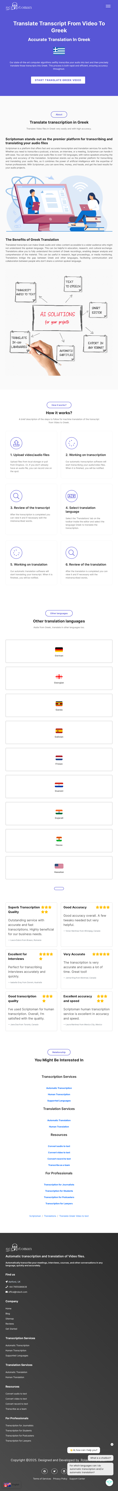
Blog (8, 1313)
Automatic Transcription (59, 1088)
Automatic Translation (59, 1120)
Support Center (77, 1478)
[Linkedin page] (64, 1471)
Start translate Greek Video (58, 80)
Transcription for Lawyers (59, 1203)
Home (8, 1308)
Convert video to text (59, 1152)
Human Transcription (59, 1094)
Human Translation (59, 1126)
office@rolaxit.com (17, 1292)
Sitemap (10, 1318)
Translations (50, 1216)
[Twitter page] (54, 1471)
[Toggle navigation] (108, 6)
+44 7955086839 (17, 1286)
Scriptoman (35, 1216)
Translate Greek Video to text (74, 1216)
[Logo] (19, 1247)
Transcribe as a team (59, 1165)
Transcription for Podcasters (59, 1197)
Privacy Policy (60, 1478)
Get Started (11, 1328)
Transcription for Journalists (59, 1184)
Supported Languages (59, 1100)
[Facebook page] (44, 1471)
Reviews (10, 1323)
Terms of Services (42, 1478)
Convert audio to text (59, 1146)
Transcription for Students (59, 1191)
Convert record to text (59, 1158)
